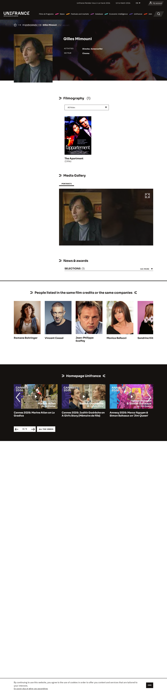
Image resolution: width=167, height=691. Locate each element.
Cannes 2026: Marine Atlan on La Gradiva (34, 414)
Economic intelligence (118, 14)
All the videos (46, 429)
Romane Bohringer (25, 337)
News (62, 14)
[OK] (149, 685)
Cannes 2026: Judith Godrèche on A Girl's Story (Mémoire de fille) (83, 414)
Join (150, 14)
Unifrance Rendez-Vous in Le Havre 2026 (93, 3)
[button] (147, 196)
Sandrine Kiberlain (149, 338)
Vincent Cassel (54, 338)
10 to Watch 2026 (123, 3)
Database (99, 14)
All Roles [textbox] (71, 107)
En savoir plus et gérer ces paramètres (31, 688)
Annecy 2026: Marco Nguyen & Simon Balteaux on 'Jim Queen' (129, 414)
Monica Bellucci (117, 338)
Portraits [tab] (66, 183)
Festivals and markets (80, 14)
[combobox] (87, 107)
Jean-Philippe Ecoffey (85, 339)
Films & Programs (46, 14)
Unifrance (138, 14)
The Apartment (74, 158)
